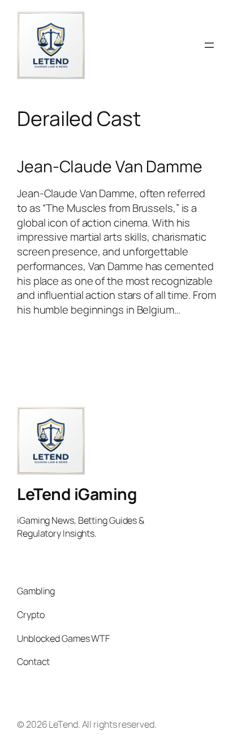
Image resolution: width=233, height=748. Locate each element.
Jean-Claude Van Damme (109, 167)
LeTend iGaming (76, 494)
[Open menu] (209, 45)
